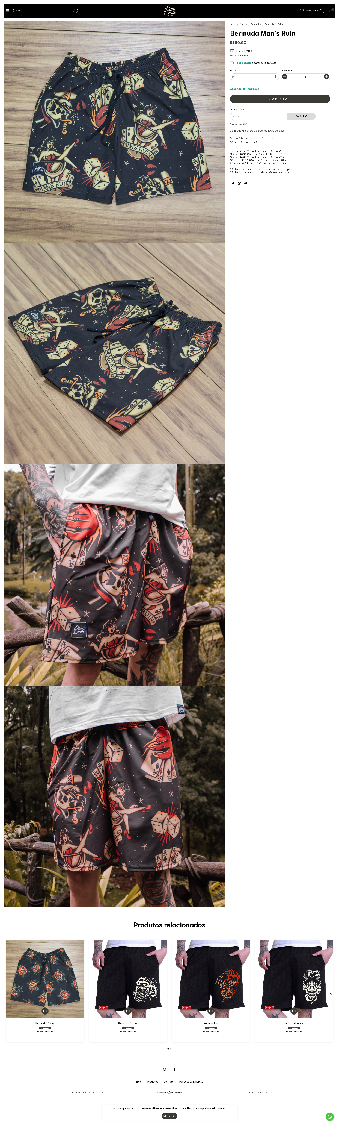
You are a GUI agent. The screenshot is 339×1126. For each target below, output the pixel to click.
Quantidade (286, 70)
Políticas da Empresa (191, 1081)
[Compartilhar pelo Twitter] (239, 183)
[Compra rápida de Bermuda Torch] (211, 1011)
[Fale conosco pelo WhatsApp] (330, 1117)
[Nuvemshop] (170, 1093)
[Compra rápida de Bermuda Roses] (45, 1011)
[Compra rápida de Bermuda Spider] (128, 1011)
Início (233, 24)
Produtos (152, 1081)
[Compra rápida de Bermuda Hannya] (294, 1011)
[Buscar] (74, 11)
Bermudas (256, 24)
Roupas (243, 24)
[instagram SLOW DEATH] (164, 1069)
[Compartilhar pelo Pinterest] (246, 183)
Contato (169, 1081)
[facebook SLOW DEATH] (174, 1069)
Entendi (169, 1116)
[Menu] (8, 10)
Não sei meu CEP (238, 124)
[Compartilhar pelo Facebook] (233, 183)
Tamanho (234, 70)
